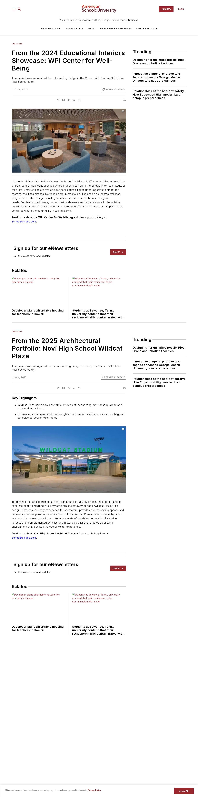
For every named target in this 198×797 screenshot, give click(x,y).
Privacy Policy (94, 790)
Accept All (183, 791)
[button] (14, 9)
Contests (17, 44)
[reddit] (73, 100)
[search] (19, 9)
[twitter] (68, 100)
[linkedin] (63, 100)
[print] (124, 100)
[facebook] (58, 100)
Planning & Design (51, 28)
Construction (74, 28)
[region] (99, 791)
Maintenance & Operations (115, 28)
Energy (92, 28)
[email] (79, 100)
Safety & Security (146, 28)
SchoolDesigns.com (24, 221)
